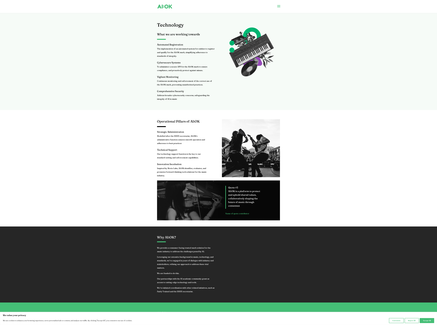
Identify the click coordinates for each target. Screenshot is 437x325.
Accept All (427, 321)
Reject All (411, 321)
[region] (218, 318)
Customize (396, 321)
